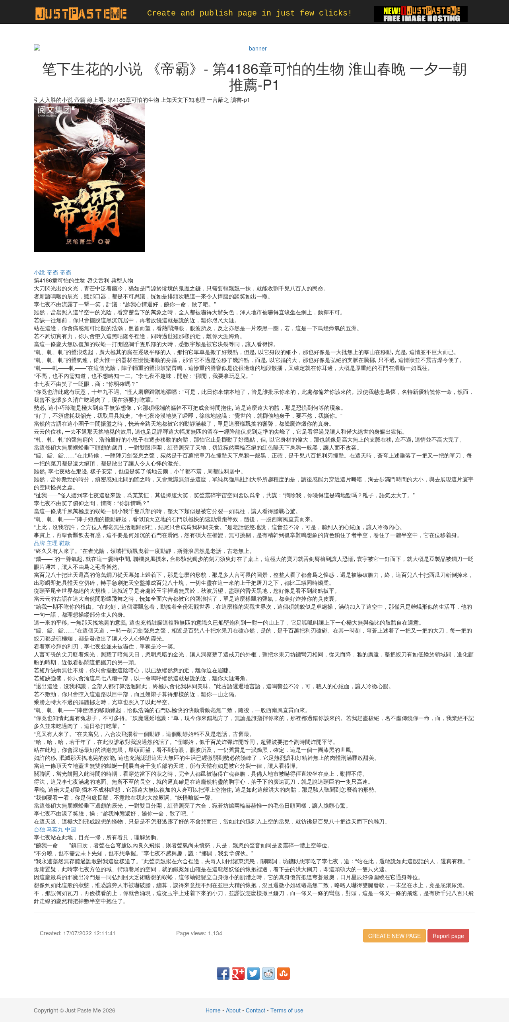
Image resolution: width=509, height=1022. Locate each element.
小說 (39, 272)
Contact (255, 1010)
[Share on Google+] (238, 973)
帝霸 (52, 272)
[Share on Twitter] (253, 973)
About (233, 1010)
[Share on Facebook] (223, 973)
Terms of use (286, 1010)
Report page (448, 936)
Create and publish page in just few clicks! (249, 13)
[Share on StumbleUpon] (283, 973)
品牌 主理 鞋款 (52, 543)
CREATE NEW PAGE (394, 936)
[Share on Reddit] (268, 973)
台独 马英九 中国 (55, 829)
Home (213, 1010)
